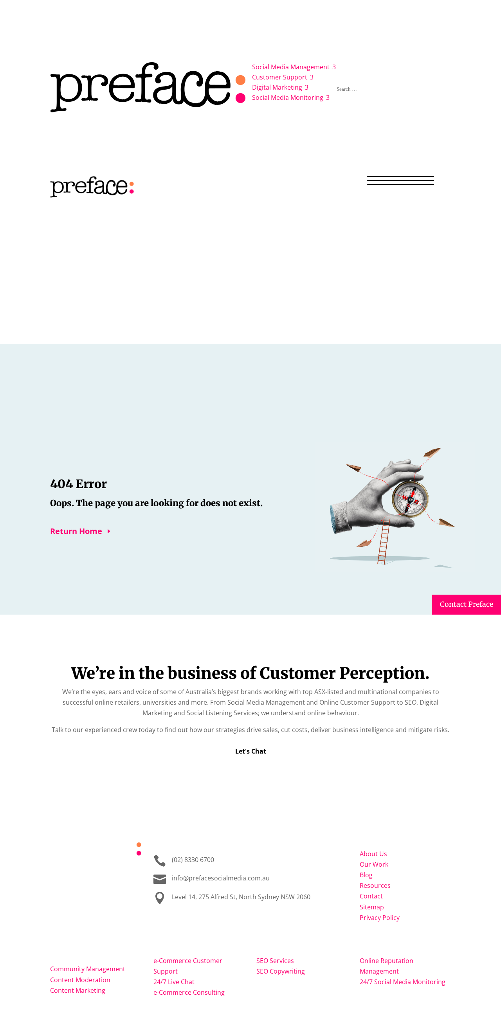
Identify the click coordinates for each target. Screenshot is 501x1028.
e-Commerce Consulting (189, 992)
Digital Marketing (287, 947)
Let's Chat (250, 751)
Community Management (87, 969)
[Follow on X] (103, 872)
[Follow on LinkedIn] (87, 872)
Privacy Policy (380, 917)
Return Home (76, 531)
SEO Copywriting (280, 971)
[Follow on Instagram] (72, 872)
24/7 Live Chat (174, 982)
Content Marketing (77, 990)
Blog (381, 36)
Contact (441, 36)
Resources (408, 36)
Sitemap (372, 907)
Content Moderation (80, 980)
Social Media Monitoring (403, 947)
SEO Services (275, 960)
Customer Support (186, 947)
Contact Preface (466, 604)
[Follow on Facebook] (56, 872)
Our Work (354, 36)
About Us (321, 36)
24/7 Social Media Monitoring (402, 982)
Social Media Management (73, 951)
